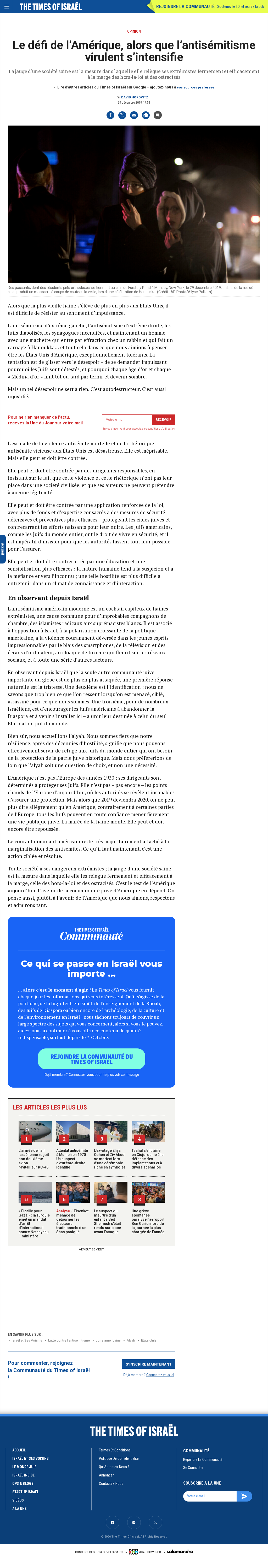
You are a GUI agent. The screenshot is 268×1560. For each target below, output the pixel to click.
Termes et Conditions (115, 1450)
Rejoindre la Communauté (185, 6)
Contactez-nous (111, 1483)
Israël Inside (23, 1475)
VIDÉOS (18, 1500)
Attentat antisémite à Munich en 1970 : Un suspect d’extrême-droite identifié (72, 1158)
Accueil (19, 1450)
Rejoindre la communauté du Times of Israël (92, 1058)
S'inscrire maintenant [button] (149, 1364)
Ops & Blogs (23, 1483)
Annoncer (106, 1475)
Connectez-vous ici (160, 1374)
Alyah (131, 1340)
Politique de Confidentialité (119, 1458)
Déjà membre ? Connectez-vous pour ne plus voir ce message (91, 1074)
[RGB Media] (137, 1552)
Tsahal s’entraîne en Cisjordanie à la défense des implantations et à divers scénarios (148, 1158)
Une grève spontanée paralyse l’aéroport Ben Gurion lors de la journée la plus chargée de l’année (148, 1221)
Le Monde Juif (24, 1467)
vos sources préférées (196, 87)
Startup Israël (25, 1492)
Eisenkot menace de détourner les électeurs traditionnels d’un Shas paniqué (72, 1221)
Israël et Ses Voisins (27, 1340)
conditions (154, 428)
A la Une (19, 1508)
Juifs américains (108, 1340)
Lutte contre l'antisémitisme (69, 1340)
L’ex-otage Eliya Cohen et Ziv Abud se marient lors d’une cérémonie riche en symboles (110, 1158)
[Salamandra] (180, 1551)
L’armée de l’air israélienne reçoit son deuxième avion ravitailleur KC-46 (34, 1158)
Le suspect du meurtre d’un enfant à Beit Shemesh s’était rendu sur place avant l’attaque (107, 1221)
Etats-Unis (149, 1340)
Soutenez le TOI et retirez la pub (240, 6)
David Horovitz (134, 97)
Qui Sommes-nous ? (114, 1467)
